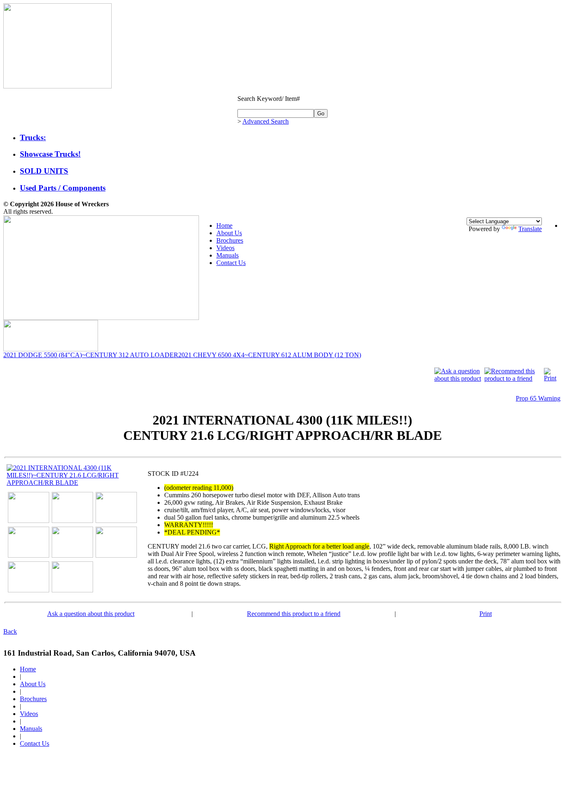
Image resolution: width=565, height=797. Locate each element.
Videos (225, 247)
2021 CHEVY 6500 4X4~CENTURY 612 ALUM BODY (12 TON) (269, 354)
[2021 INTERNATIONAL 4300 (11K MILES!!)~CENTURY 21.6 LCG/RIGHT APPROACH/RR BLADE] (73, 482)
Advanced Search (265, 121)
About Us (229, 232)
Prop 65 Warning (538, 398)
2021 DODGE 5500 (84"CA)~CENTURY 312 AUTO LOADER (90, 354)
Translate (530, 228)
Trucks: (33, 137)
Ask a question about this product (90, 613)
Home (224, 225)
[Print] (551, 378)
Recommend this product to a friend (293, 613)
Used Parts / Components (62, 188)
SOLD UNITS (44, 171)
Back (10, 631)
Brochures (229, 240)
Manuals (227, 255)
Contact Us (231, 262)
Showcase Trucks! (50, 154)
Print (485, 613)
